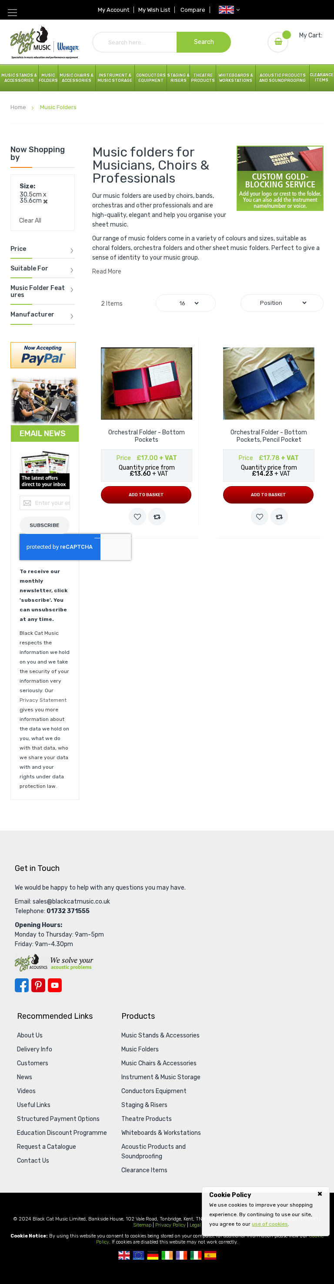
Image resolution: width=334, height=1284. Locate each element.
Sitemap (142, 1225)
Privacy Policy (170, 1225)
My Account (113, 10)
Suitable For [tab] (29, 268)
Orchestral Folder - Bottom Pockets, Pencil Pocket (268, 436)
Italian (196, 1255)
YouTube (55, 985)
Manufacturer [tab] (32, 314)
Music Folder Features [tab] (37, 291)
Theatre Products (203, 78)
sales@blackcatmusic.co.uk (71, 901)
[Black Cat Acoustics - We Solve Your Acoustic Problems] (54, 962)
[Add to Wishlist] (137, 516)
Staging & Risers (144, 1105)
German (153, 1255)
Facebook (22, 985)
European (138, 1255)
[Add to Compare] (157, 516)
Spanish (210, 1255)
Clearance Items (322, 77)
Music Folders (48, 78)
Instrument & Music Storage (114, 78)
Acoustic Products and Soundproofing (282, 78)
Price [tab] (18, 249)
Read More (106, 271)
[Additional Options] (43, 354)
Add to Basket (146, 494)
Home (18, 107)
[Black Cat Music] (44, 42)
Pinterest (38, 985)
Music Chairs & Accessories (159, 1063)
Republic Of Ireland (167, 1255)
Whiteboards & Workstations (235, 78)
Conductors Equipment (154, 1091)
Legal (195, 1225)
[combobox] (161, 42)
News (24, 1077)
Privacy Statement (43, 700)
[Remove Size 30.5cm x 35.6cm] (45, 200)
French (181, 1255)
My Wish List (154, 10)
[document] (265, 1210)
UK (124, 1255)
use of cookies (270, 1224)
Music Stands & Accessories (19, 78)
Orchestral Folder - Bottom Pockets (146, 436)
